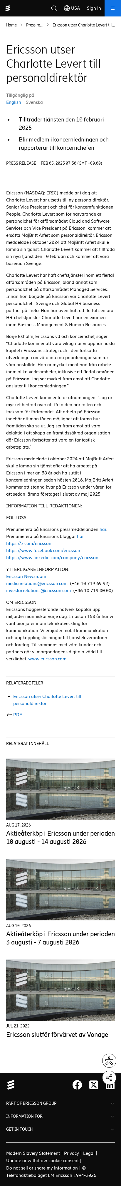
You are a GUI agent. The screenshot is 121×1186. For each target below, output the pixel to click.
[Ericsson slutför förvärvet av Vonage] (60, 990)
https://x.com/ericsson (28, 543)
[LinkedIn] (110, 1085)
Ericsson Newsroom (26, 576)
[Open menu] (113, 8)
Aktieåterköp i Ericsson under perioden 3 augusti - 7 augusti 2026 (60, 938)
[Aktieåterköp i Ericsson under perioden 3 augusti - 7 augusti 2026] (60, 889)
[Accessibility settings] (109, 1061)
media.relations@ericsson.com (37, 583)
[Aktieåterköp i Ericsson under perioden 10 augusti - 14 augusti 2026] (60, 789)
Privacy (71, 1153)
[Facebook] (77, 1085)
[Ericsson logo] (7, 8)
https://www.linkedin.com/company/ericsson (52, 557)
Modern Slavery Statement (33, 1153)
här (103, 529)
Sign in (94, 8)
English (13, 102)
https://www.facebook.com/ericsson (43, 550)
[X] (93, 1085)
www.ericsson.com (47, 659)
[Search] (54, 8)
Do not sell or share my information (42, 1168)
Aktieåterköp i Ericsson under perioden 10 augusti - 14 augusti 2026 (60, 837)
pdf (17, 714)
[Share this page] (109, 1078)
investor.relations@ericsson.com (38, 590)
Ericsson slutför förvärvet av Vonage (57, 1035)
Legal (89, 1153)
